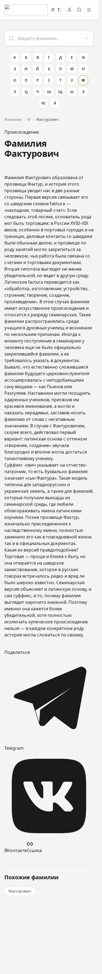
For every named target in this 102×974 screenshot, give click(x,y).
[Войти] (69, 9)
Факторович (19, 891)
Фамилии (13, 119)
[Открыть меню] (89, 9)
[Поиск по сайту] (79, 9)
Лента (52, 10)
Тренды (59, 10)
